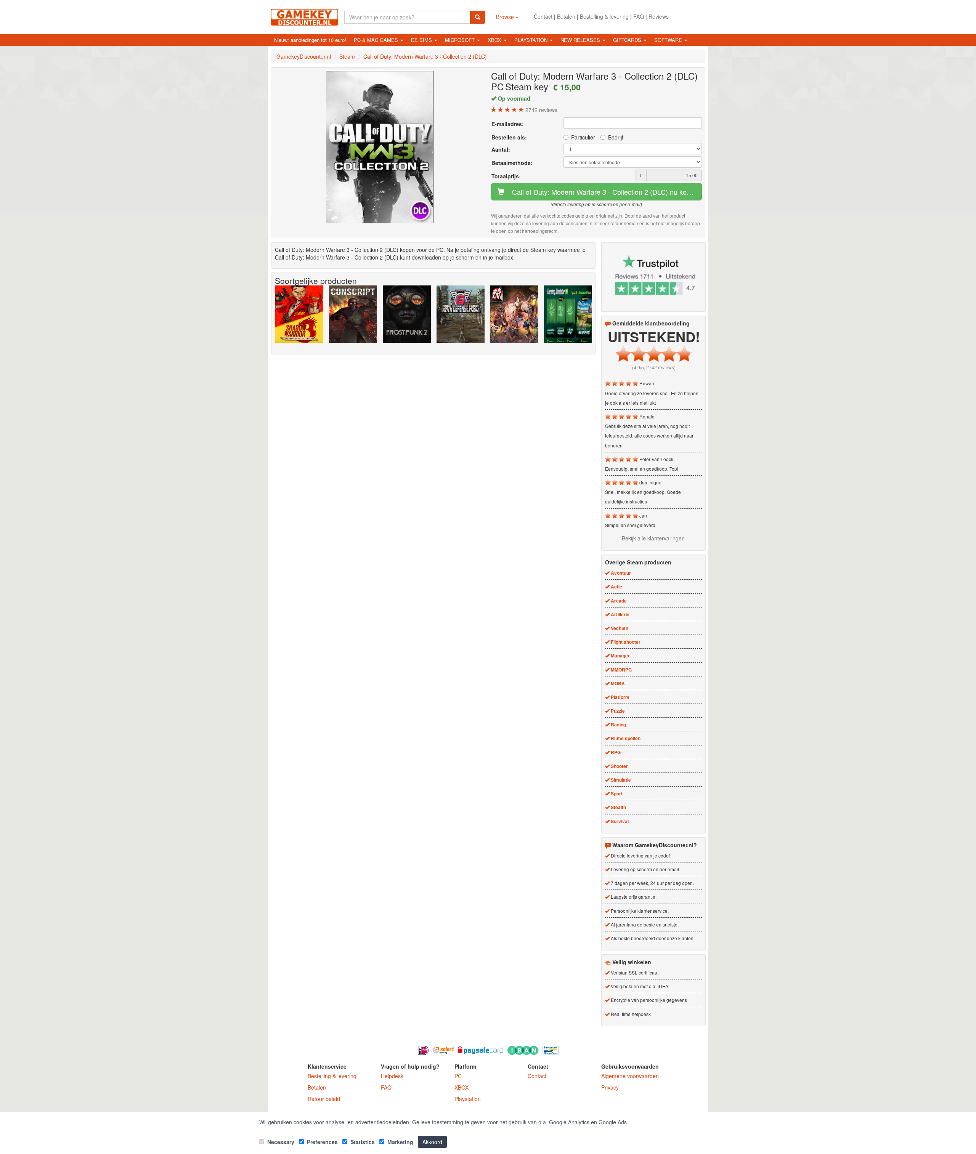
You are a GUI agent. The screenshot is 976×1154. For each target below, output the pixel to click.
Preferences (321, 1142)
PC (458, 1076)
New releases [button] (581, 39)
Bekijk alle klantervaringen (653, 538)
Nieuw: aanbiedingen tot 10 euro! (310, 39)
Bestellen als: (509, 137)
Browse (505, 17)
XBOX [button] (495, 39)
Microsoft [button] (460, 39)
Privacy (610, 1087)
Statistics (362, 1142)
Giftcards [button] (628, 39)
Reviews (659, 16)
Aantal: (500, 149)
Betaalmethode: (512, 163)
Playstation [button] (531, 39)
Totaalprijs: (506, 176)
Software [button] (669, 39)
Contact (543, 16)
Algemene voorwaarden (630, 1076)
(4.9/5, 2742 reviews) (654, 367)
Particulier (583, 137)
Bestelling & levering (604, 16)
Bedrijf (615, 137)
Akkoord (432, 1142)
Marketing (399, 1142)
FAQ (638, 16)
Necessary (280, 1142)
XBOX (461, 1087)
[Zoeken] (477, 17)
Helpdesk (392, 1076)
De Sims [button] (422, 39)
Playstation (467, 1099)
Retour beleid (324, 1099)
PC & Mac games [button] (377, 39)
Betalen (566, 16)
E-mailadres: (507, 124)
